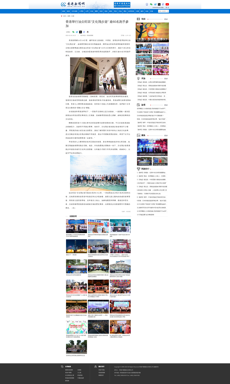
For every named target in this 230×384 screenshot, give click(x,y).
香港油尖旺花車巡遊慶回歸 (73, 275)
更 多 (166, 19)
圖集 (110, 11)
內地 (91, 11)
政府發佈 (131, 11)
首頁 (64, 16)
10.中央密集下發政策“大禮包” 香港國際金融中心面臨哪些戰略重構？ (158, 204)
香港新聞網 (102, 372)
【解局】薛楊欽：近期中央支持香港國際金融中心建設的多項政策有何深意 (160, 129)
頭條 (63, 11)
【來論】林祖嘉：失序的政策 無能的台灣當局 (151, 92)
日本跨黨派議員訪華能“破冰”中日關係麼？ (150, 115)
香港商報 (79, 375)
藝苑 (142, 11)
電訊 (115, 11)
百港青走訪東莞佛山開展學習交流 (75, 355)
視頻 (105, 11)
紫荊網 (67, 380)
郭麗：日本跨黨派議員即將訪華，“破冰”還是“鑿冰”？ (153, 119)
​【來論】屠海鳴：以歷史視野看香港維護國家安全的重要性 (155, 82)
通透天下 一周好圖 (71, 255)
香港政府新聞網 (69, 378)
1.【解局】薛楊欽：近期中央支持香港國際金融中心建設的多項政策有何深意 (161, 172)
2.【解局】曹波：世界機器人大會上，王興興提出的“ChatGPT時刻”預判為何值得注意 (164, 176)
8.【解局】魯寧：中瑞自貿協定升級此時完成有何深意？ (155, 197)
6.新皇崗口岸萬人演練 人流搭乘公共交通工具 (152, 190)
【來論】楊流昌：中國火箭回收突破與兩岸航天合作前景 (155, 99)
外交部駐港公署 (69, 375)
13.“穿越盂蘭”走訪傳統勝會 (145, 214)
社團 (137, 11)
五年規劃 (74, 11)
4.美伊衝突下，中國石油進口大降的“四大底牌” (151, 183)
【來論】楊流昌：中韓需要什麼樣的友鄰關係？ (152, 89)
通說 (125, 11)
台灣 (86, 11)
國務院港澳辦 (69, 370)
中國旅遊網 (80, 378)
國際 (96, 11)
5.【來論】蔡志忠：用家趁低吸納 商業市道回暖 (152, 186)
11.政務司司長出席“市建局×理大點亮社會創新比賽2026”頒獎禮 (157, 207)
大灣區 (81, 11)
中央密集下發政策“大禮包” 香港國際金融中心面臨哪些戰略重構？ (157, 112)
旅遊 (146, 11)
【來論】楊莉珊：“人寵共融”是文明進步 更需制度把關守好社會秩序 (159, 96)
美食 (151, 11)
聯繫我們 (101, 375)
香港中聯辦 (68, 372)
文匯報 (79, 370)
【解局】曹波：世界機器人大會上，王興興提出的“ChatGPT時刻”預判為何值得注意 (163, 126)
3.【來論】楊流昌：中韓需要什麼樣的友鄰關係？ (152, 179)
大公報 (79, 372)
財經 (101, 11)
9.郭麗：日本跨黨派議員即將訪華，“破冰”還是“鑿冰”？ (154, 200)
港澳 (68, 11)
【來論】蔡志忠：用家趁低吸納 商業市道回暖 (151, 85)
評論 (120, 11)
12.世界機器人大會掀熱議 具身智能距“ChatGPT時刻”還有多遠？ (157, 211)
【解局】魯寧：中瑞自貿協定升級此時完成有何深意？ (154, 122)
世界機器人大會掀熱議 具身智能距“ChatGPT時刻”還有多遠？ (156, 108)
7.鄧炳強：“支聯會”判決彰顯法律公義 (149, 193)
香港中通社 (102, 370)
